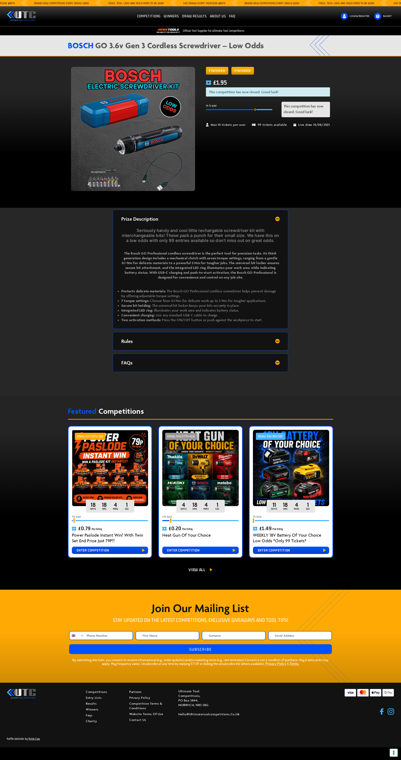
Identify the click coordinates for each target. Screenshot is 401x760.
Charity (91, 721)
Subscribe (200, 649)
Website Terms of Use (146, 714)
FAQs (127, 363)
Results (91, 703)
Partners (135, 692)
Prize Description (139, 219)
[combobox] (77, 635)
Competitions (96, 692)
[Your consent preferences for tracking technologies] (394, 753)
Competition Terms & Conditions (145, 705)
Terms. (294, 664)
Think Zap (34, 738)
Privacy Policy (275, 664)
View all (197, 569)
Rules (127, 341)
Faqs (89, 715)
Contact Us (137, 720)
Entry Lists (94, 698)
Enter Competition (93, 550)
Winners (92, 709)
